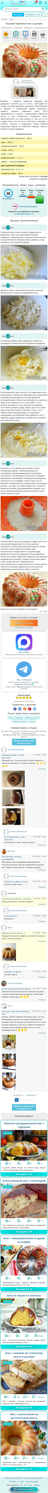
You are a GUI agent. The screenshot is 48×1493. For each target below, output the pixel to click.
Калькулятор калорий (13, 1478)
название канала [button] (22, 684)
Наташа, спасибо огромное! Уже (16, 1012)
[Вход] (45, 3)
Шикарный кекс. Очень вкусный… (13, 756)
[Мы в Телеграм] (24, 669)
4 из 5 (27, 698)
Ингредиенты (18, 28)
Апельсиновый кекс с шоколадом (24, 1180)
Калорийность (28, 28)
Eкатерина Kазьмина (16, 749)
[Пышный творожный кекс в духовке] (24, 60)
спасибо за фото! (12, 971)
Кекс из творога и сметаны (24, 1295)
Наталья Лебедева (15, 983)
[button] (34, 38)
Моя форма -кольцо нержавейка (12, 858)
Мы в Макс (24, 651)
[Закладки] (40, 3)
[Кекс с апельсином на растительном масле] (24, 1438)
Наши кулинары (32, 1481)
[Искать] (43, 9)
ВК (22, 1485)
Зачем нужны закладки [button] (24, 627)
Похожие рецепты (7, 28)
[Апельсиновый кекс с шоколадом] (24, 1200)
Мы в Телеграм (24, 679)
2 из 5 (20, 698)
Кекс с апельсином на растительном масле (24, 1416)
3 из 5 (24, 698)
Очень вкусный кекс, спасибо (16, 898)
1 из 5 (17, 698)
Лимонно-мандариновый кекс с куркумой (24, 1125)
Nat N (10, 1006)
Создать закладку (26, 623)
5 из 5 (30, 698)
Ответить (42, 769)
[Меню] (2, 3)
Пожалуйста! (10, 915)
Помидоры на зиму (33, 15)
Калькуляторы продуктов (33, 1478)
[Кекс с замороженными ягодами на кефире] (24, 1260)
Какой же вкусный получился (16, 988)
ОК (25, 1485)
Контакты (13, 1481)
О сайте (21, 1481)
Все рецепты (18, 15)
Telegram (37, 1485)
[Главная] (18, 3)
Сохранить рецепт (26, 1489)
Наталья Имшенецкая (18, 831)
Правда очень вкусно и (13, 932)
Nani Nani (11, 851)
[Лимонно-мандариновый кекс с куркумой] (24, 1145)
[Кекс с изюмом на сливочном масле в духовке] (24, 1376)
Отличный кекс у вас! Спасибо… (14, 838)
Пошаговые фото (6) (41, 28)
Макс (30, 1485)
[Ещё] (44, 14)
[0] (27, 37)
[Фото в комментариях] (13, 779)
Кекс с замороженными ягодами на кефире (24, 1240)
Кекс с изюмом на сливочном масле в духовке (24, 1354)
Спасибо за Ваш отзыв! (15, 881)
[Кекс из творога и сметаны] (24, 1315)
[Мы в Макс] (24, 642)
